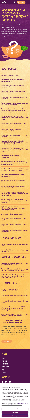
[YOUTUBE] (10, 382)
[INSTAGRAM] (6, 382)
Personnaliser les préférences (15, 408)
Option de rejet (15, 412)
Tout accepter (15, 415)
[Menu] (27, 2)
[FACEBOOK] (2, 382)
